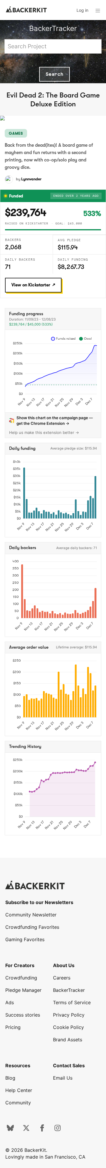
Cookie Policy (68, 1027)
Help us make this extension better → (44, 432)
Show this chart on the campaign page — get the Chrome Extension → (54, 420)
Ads (9, 1002)
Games (16, 133)
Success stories (22, 1015)
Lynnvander (31, 179)
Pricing (13, 1027)
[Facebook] (42, 1129)
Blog (10, 1078)
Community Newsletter (31, 915)
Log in (82, 10)
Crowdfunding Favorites (32, 927)
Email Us (62, 1078)
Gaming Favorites (24, 939)
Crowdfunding (21, 978)
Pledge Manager (23, 990)
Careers (61, 978)
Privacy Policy (69, 1015)
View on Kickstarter (30, 285)
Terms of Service (72, 1002)
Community (18, 1103)
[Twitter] (26, 1129)
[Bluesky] (10, 1129)
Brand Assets (67, 1040)
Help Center (18, 1090)
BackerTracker (53, 28)
